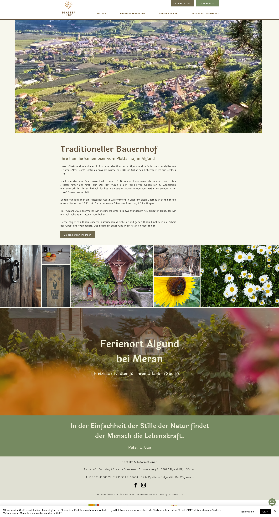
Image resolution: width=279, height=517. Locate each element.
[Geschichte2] (133, 129)
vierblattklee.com (175, 494)
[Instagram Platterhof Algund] (143, 485)
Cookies (124, 494)
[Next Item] (273, 276)
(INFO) (59, 513)
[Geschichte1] (143, 129)
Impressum (101, 494)
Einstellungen (248, 511)
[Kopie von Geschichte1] (138, 129)
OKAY (266, 511)
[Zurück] (19, 76)
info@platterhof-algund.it (158, 477)
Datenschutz (113, 494)
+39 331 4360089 (99, 477)
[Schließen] (275, 511)
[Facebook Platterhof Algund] (135, 485)
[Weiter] (257, 76)
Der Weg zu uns (184, 477)
